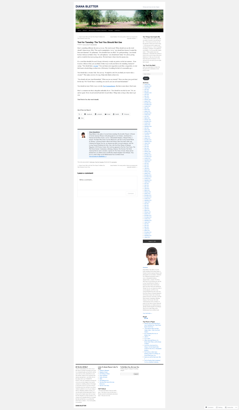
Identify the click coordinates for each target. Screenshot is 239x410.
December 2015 (147, 155)
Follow (146, 78)
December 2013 (147, 195)
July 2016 (146, 145)
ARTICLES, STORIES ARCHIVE (98, 30)
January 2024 (147, 101)
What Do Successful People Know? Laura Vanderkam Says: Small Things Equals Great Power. (152, 325)
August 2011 (147, 237)
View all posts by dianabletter (97, 156)
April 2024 (146, 98)
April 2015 (146, 168)
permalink (114, 162)
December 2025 (147, 86)
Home (79, 30)
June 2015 (146, 165)
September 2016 (148, 141)
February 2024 (147, 99)
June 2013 (146, 205)
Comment (131, 193)
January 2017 (147, 138)
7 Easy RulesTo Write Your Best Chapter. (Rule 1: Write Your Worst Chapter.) (152, 330)
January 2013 (147, 213)
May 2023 (146, 108)
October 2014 (147, 178)
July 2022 (146, 116)
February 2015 (147, 171)
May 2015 (146, 166)
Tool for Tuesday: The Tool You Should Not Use (99, 42)
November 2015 (148, 156)
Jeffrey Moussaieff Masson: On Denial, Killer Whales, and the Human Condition (152, 341)
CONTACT (117, 30)
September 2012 (148, 220)
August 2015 (147, 161)
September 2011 (148, 235)
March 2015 (147, 170)
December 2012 (147, 215)
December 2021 (147, 121)
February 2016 (147, 151)
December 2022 (147, 113)
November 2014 (148, 176)
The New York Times (104, 385)
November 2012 (148, 217)
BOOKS (110, 30)
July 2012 (146, 223)
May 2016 (146, 148)
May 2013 (146, 207)
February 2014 (147, 192)
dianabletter (94, 44)
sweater (96, 66)
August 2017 (147, 136)
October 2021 (147, 123)
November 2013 (148, 197)
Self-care (92, 162)
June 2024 (146, 94)
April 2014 (146, 188)
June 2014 (146, 185)
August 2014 (147, 181)
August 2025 (147, 87)
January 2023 (147, 111)
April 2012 (146, 228)
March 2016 (147, 150)
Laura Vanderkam (103, 375)
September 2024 (148, 92)
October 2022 (147, 114)
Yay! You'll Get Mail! (149, 65)
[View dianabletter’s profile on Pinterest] (145, 318)
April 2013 (146, 208)
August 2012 (147, 222)
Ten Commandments (109, 86)
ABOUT (85, 30)
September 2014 (148, 180)
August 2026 (147, 84)
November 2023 (148, 104)
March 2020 (147, 129)
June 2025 (146, 89)
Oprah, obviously (103, 377)
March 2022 (147, 118)
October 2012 (147, 218)
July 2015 (146, 163)
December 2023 (147, 103)
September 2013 (148, 200)
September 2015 (148, 160)
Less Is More (147, 338)
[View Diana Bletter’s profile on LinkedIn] (147, 318)
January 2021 (147, 124)
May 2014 (146, 187)
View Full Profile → (147, 313)
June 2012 (146, 225)
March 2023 (147, 109)
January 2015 (147, 173)
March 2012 (147, 230)
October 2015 (147, 158)
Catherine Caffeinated (104, 370)
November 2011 (148, 232)
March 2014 (147, 190)
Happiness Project (104, 372)
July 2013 (146, 203)
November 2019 (148, 133)
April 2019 (146, 134)
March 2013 (147, 210)
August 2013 (147, 202)
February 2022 (147, 119)
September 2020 (148, 126)
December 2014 (147, 175)
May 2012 (146, 227)
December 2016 (147, 139)
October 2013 (147, 198)
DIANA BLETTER (87, 6)
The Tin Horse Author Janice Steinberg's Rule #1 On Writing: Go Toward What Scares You (152, 353)
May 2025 (146, 91)
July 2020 (146, 128)
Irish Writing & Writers (105, 373)
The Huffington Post (104, 380)
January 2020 (147, 131)
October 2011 (147, 234)
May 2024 (146, 96)
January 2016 (147, 153)
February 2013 (147, 212)
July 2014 (146, 183)
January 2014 (147, 193)
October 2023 (147, 106)
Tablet (101, 378)
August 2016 (147, 143)
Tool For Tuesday (99, 162)
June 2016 (146, 146)
